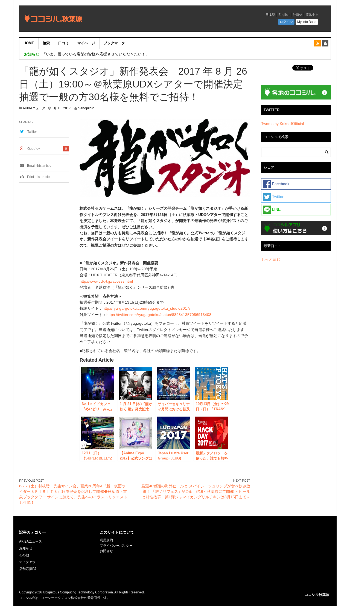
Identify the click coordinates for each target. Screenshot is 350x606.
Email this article (38, 166)
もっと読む (270, 259)
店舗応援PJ (27, 569)
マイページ (86, 43)
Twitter (32, 132)
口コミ (63, 43)
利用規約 (106, 540)
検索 (46, 43)
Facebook (280, 183)
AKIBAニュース (34, 108)
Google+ (33, 149)
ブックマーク (114, 43)
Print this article (38, 177)
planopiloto (86, 108)
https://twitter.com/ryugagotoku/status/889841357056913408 (158, 314)
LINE (276, 209)
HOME (29, 43)
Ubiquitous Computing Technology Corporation (78, 592)
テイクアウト (29, 562)
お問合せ (106, 551)
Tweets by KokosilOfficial (282, 123)
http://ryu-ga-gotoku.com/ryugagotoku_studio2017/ (146, 308)
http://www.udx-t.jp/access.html (106, 281)
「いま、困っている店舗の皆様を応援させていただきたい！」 (95, 54)
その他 (24, 555)
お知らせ (25, 548)
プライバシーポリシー (116, 546)
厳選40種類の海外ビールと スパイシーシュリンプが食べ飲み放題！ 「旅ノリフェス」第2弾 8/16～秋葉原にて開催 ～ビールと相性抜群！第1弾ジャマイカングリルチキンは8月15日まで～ (195, 491)
